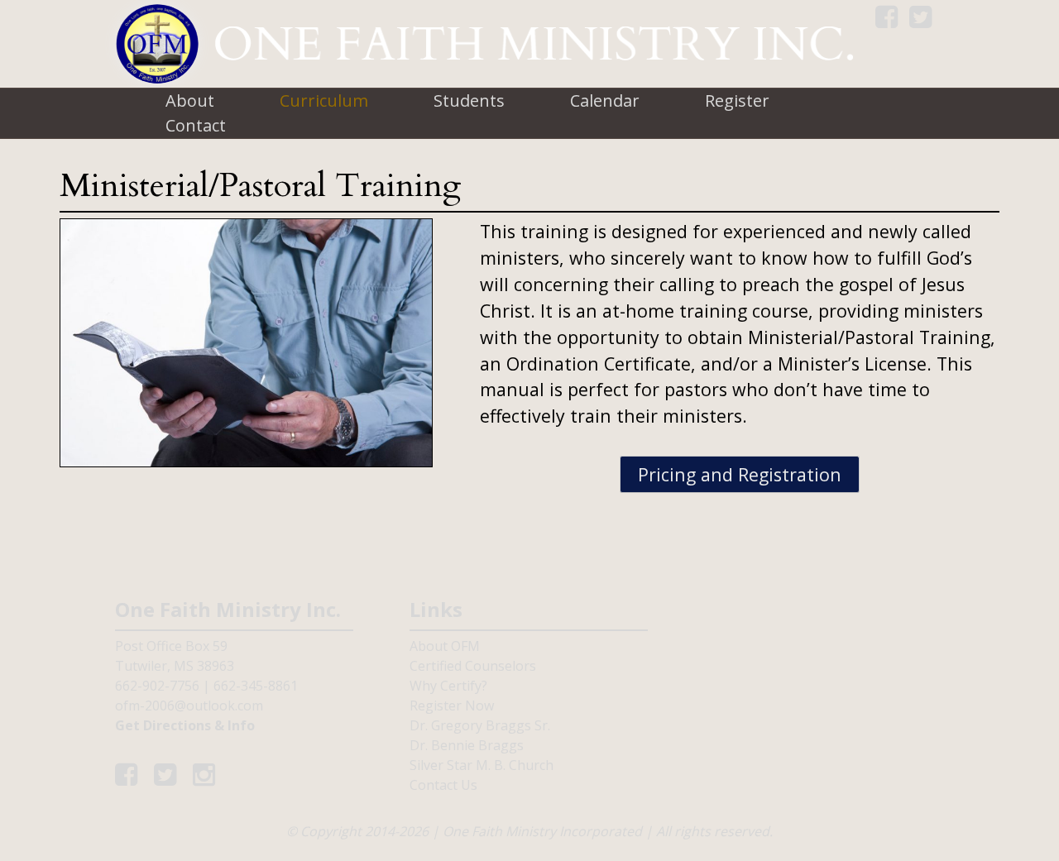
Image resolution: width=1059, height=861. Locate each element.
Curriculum (324, 100)
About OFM (445, 646)
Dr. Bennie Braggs (467, 745)
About (189, 100)
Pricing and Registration (739, 474)
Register (737, 100)
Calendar (605, 100)
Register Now (452, 705)
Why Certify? (448, 686)
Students (469, 100)
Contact (195, 125)
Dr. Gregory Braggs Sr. (480, 725)
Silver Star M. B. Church (481, 765)
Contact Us (443, 785)
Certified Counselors (473, 666)
